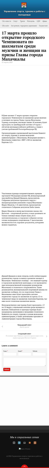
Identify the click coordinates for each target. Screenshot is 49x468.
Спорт (15, 21)
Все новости (7, 21)
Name (5, 351)
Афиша (44, 21)
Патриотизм (43, 25)
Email (20, 351)
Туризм (22, 21)
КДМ (38, 21)
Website (35, 351)
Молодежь (31, 21)
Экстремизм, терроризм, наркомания (24, 25)
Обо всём (5, 25)
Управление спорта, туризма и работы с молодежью (24, 13)
